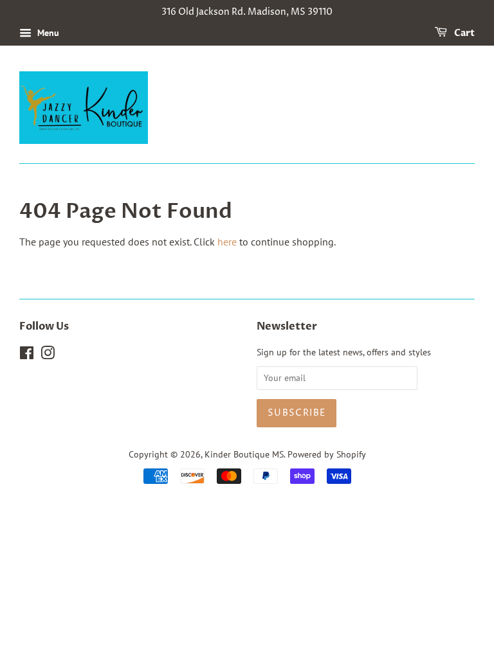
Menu (47, 33)
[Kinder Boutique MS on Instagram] (48, 355)
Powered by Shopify (327, 454)
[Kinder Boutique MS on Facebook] (26, 355)
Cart (463, 33)
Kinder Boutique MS (244, 454)
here (227, 241)
